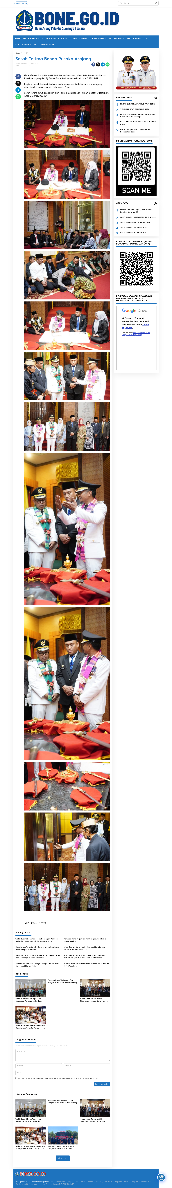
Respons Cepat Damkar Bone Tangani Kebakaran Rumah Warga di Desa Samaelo (37, 956)
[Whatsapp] (107, 64)
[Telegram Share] (103, 64)
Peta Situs (145, 1182)
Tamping (134, 1182)
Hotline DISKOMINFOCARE (63, 1184)
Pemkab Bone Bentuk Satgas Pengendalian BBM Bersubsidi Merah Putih (37, 964)
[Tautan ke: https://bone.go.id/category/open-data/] (155, 203)
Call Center (80, 1182)
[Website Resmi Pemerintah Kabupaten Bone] (86, 21)
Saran (90, 1182)
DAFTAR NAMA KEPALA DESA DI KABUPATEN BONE (138, 123)
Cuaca (98, 1182)
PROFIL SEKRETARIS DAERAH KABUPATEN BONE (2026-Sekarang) (137, 115)
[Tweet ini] (98, 64)
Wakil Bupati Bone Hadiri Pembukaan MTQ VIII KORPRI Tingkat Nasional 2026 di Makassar (84, 956)
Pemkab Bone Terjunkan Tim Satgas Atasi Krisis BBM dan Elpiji (85, 940)
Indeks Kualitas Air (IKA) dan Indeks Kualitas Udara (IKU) (136, 210)
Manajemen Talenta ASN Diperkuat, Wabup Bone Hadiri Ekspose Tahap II (37, 948)
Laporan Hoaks (121, 1182)
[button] (156, 3)
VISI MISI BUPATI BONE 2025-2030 (134, 109)
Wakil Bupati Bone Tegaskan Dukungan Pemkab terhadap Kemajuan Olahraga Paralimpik (36, 940)
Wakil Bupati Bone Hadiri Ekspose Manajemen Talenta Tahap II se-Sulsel (84, 948)
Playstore (108, 1182)
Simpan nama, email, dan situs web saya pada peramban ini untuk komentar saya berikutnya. (58, 1078)
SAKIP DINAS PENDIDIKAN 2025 (133, 232)
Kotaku (18, 1184)
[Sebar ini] (93, 64)
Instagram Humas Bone (40, 1184)
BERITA (17, 65)
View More (63, 1158)
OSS (26, 1184)
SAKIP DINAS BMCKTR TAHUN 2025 (135, 222)
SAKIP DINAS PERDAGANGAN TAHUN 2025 (138, 217)
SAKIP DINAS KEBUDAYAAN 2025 (133, 227)
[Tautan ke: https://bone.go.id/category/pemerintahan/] (155, 98)
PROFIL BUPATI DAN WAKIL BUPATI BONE (137, 104)
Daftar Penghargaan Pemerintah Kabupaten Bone (135, 130)
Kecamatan (60, 1182)
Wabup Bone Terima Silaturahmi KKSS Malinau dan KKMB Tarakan (86, 964)
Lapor (70, 1182)
